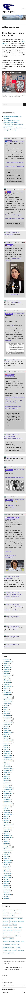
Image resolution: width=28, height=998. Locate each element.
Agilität (5, 910)
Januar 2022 (7, 694)
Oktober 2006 (7, 894)
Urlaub (14, 950)
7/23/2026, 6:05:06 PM (14, 359)
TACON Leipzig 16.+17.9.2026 (11, 120)
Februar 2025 (7, 667)
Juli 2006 (6, 896)
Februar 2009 (7, 873)
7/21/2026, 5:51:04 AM (14, 434)
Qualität (5, 933)
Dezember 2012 (8, 824)
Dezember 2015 (8, 787)
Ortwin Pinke (10, 499)
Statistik (13, 944)
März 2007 (6, 892)
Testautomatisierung (8, 947)
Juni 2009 (6, 866)
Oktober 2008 (7, 877)
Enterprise (20, 918)
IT (2, 979)
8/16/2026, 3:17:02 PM (19, 141)
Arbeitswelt (17, 913)
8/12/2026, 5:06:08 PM (14, 232)
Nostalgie (10, 930)
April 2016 (6, 780)
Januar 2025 (7, 669)
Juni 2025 (6, 663)
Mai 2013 (6, 818)
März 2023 (6, 680)
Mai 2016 (6, 778)
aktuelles (18, 910)
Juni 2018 (6, 745)
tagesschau (9, 141)
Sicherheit (17, 935)
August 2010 (7, 852)
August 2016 (7, 772)
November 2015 (8, 789)
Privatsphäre (17, 930)
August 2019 (7, 734)
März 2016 (6, 782)
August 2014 (7, 807)
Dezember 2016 (8, 768)
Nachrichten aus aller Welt (12, 517)
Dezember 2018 (8, 740)
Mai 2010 (6, 854)
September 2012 (8, 828)
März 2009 (6, 871)
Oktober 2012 (7, 826)
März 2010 (6, 856)
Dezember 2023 (8, 675)
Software (11, 938)
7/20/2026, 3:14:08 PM (19, 469)
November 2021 (8, 698)
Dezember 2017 (8, 755)
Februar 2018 (7, 751)
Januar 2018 (7, 753)
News (4, 930)
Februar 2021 (7, 715)
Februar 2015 (7, 799)
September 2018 (8, 742)
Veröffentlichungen (7, 982)
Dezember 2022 (8, 686)
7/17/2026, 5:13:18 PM (14, 636)
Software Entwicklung (9, 941)
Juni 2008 (6, 881)
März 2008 (6, 887)
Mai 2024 (6, 673)
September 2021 (8, 701)
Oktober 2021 (7, 700)
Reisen (10, 933)
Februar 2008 (7, 889)
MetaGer (9, 191)
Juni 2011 (6, 841)
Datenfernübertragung (9, 918)
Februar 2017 (7, 766)
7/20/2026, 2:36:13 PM (14, 592)
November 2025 (8, 661)
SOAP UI (5, 938)
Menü (23, 8)
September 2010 (8, 850)
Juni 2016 (6, 776)
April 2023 (6, 679)
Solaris (18, 941)
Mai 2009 (6, 868)
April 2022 (6, 690)
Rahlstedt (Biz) (10, 374)
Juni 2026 (6, 659)
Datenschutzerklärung (8, 989)
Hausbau (5, 924)
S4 (14, 933)
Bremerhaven (6, 915)
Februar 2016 (7, 784)
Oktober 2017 (7, 759)
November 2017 (8, 757)
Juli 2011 (6, 839)
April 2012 (6, 833)
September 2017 (8, 761)
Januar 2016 (7, 786)
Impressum (5, 992)
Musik (20, 927)
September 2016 (8, 770)
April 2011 (6, 843)
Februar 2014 (7, 810)
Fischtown (5, 921)
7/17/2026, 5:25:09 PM (14, 626)
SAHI (18, 933)
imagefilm (11, 96)
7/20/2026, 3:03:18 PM (10, 519)
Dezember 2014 (8, 803)
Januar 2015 (7, 801)
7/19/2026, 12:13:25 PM (14, 604)
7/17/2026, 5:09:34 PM (14, 644)
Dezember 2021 (8, 696)
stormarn (18, 96)
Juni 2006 (6, 898)
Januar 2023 (7, 684)
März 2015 (6, 797)
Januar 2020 (7, 730)
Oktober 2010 (7, 849)
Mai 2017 (6, 763)
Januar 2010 (7, 858)
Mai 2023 (6, 677)
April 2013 (6, 820)
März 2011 (6, 845)
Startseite (4, 975)
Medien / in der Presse (8, 985)
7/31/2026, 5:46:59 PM (19, 313)
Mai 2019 (6, 736)
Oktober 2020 (7, 721)
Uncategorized (7, 950)
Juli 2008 (6, 879)
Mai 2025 (6, 665)
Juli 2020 (6, 726)
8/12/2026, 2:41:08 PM (18, 191)
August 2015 (7, 795)
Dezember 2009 (8, 860)
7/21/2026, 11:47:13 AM (10, 376)
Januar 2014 (7, 812)
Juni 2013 (6, 816)
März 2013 (6, 822)
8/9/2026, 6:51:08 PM (14, 300)
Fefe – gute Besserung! (10, 130)
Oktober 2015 (7, 791)
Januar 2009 (7, 875)
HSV (10, 924)
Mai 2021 (6, 709)
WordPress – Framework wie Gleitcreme (14, 128)
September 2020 (8, 722)
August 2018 (7, 743)
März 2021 (6, 713)
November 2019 (8, 732)
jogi (7, 138)
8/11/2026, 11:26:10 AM (10, 246)
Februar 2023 (7, 682)
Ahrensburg (14, 95)
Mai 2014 (6, 808)
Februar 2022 (7, 692)
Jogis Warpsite (8, 12)
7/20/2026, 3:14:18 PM (14, 576)
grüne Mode (13, 921)
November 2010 (8, 847)
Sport (22, 941)
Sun (18, 944)
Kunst (15, 927)
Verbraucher (21, 950)
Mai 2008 (6, 883)
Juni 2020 (6, 728)
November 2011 (8, 835)
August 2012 (7, 829)
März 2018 (6, 749)
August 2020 (7, 724)
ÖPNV (12, 953)
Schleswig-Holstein (8, 935)
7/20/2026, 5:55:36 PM (14, 457)
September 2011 (8, 837)
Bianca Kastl (9, 313)
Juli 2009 (6, 864)
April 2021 (6, 711)
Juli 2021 (6, 705)
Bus (13, 915)
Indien (15, 924)
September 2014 (8, 805)
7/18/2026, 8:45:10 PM (14, 616)
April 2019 (6, 738)
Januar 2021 (7, 717)
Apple (11, 913)
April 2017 (6, 764)
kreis (15, 96)
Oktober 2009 (7, 862)
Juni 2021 (6, 707)
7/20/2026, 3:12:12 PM (19, 499)
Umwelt (18, 947)
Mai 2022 (6, 688)
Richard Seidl (10, 245)
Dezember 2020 (8, 719)
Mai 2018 (6, 747)
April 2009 (6, 870)
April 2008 (6, 885)
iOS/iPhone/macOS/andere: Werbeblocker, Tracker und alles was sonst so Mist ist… (13, 124)
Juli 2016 (6, 774)
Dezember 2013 (8, 814)
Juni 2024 (6, 671)
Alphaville (5, 913)
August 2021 (7, 703)
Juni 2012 (6, 831)
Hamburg (21, 921)
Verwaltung (4, 96)
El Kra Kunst (9, 469)
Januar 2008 (7, 891)
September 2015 (8, 793)
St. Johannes (6, 944)
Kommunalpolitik (21, 95)
